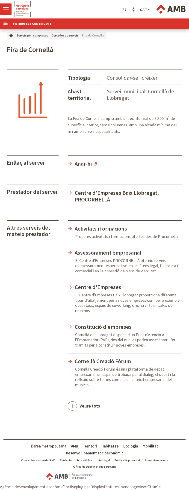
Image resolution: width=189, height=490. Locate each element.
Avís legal (104, 460)
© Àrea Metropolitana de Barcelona (94, 466)
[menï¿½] (6, 9)
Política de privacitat (127, 460)
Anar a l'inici (23, 9)
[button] (125, 9)
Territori (90, 446)
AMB (74, 446)
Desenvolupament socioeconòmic (94, 453)
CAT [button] (144, 9)
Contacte (66, 460)
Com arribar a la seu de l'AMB (38, 460)
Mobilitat (150, 446)
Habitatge (110, 446)
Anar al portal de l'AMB (171, 9)
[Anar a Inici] (11, 35)
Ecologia (130, 446)
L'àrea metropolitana (48, 446)
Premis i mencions (156, 460)
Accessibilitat (85, 460)
